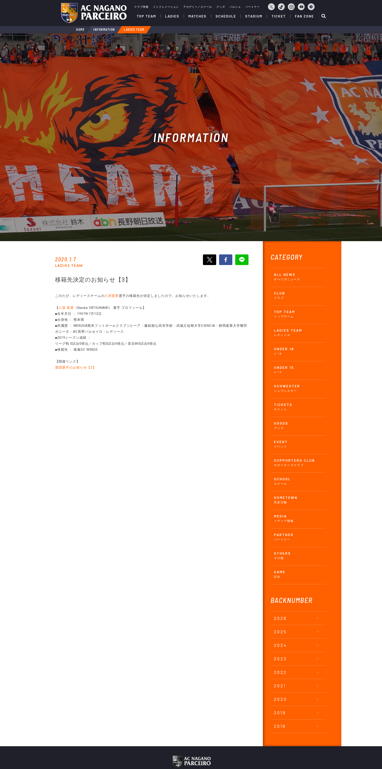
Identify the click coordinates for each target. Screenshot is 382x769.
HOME (80, 29)
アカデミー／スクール (197, 7)
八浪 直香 (66, 308)
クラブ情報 (141, 7)
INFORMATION (104, 29)
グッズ (220, 7)
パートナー (252, 7)
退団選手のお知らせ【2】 (75, 367)
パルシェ (235, 7)
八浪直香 (112, 296)
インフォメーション (166, 7)
